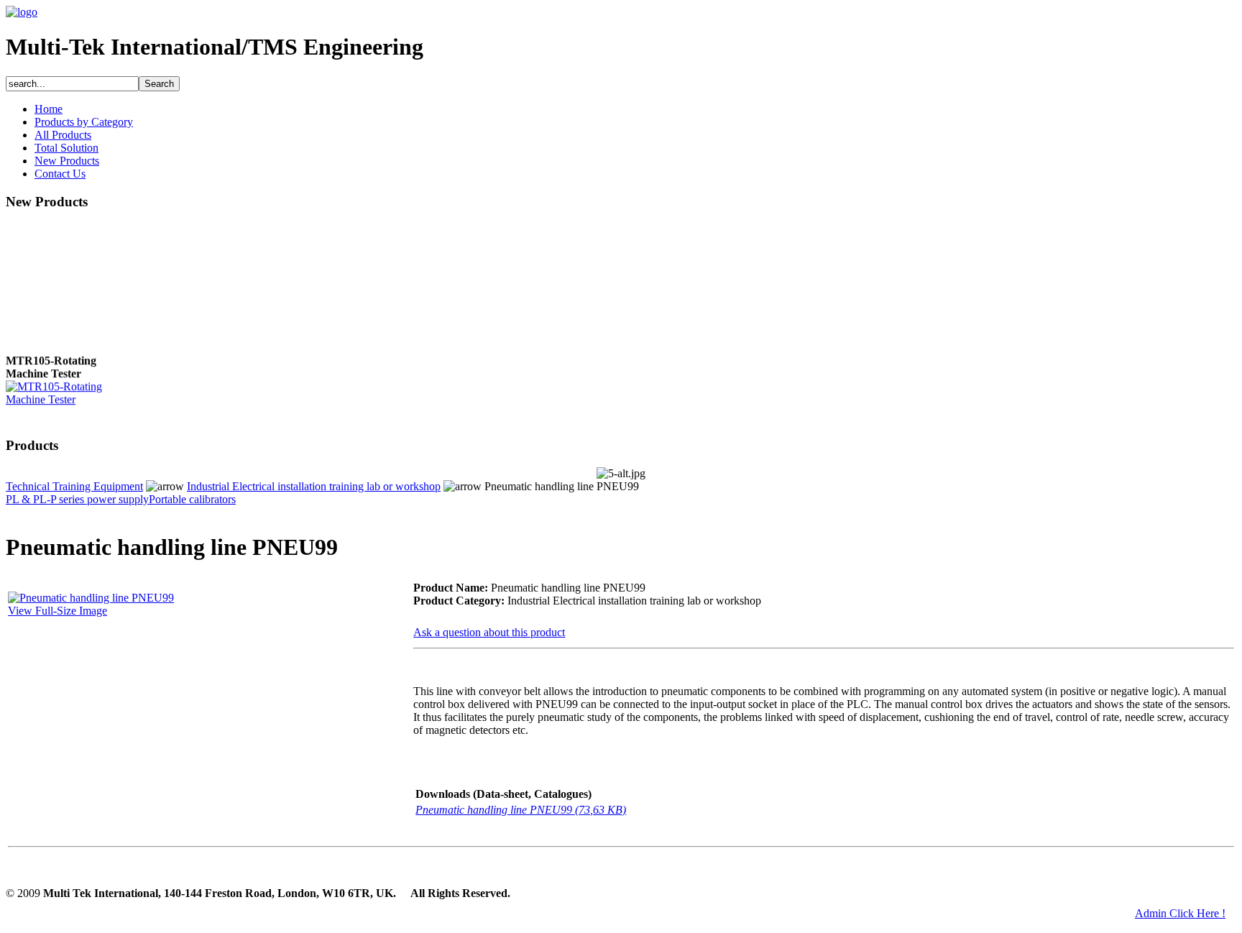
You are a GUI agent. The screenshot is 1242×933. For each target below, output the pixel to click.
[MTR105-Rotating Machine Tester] (63, 397)
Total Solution (66, 148)
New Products (66, 161)
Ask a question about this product (489, 632)
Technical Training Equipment (74, 486)
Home (48, 109)
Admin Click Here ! (1180, 913)
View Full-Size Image (57, 611)
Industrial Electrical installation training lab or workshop (314, 486)
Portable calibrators (192, 499)
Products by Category (83, 122)
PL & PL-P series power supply (77, 499)
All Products (62, 135)
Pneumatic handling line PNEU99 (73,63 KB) (520, 810)
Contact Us (60, 173)
